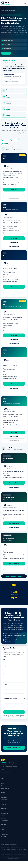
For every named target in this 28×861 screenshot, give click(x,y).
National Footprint (8, 10)
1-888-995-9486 (6, 772)
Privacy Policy (12, 847)
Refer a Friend (4, 832)
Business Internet (4, 785)
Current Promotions (5, 834)
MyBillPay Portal (4, 813)
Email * (4, 666)
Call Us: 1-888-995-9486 (14, 747)
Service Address (6, 688)
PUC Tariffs (3, 849)
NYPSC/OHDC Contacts (21, 849)
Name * (4, 659)
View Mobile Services (14, 487)
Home (2, 10)
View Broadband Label (14, 246)
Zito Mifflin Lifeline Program (11, 849)
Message (5, 702)
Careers (2, 829)
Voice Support (4, 799)
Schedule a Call (14, 194)
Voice (2, 783)
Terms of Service (19, 847)
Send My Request (14, 712)
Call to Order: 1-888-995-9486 (14, 576)
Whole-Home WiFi (5, 788)
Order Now (14, 189)
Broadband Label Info (5, 847)
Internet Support (4, 794)
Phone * (4, 673)
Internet (2, 778)
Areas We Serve (4, 836)
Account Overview (4, 811)
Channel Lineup (4, 802)
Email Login (3, 818)
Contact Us (3, 804)
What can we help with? (8, 695)
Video (2, 781)
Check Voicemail (4, 820)
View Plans (7, 53)
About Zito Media (4, 827)
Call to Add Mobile (14, 482)
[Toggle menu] (25, 3)
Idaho (14, 10)
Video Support (4, 797)
